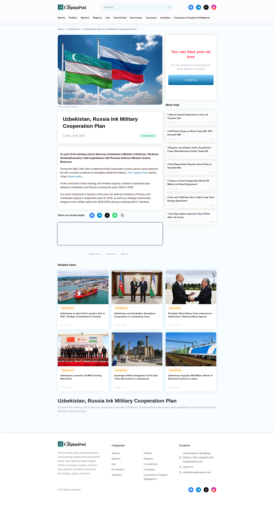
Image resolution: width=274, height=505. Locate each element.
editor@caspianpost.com (197, 472)
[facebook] (190, 7)
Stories (61, 17)
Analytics (165, 17)
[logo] (72, 7)
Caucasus (151, 17)
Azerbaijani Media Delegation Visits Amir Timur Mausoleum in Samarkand (136, 377)
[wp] (114, 215)
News (61, 29)
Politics (73, 17)
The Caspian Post (137, 172)
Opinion (85, 17)
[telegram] (198, 7)
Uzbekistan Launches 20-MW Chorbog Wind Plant (81, 377)
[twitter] (206, 7)
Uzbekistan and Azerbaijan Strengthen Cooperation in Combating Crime (135, 315)
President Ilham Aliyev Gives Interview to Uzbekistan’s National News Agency (190, 315)
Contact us (191, 79)
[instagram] (213, 7)
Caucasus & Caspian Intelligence (192, 17)
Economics (136, 17)
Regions (97, 17)
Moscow (111, 254)
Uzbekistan (74, 29)
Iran (108, 17)
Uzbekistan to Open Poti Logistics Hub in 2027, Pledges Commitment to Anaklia (82, 315)
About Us (188, 467)
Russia (125, 254)
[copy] (122, 215)
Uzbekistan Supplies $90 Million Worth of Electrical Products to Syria (190, 377)
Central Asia (120, 17)
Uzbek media (74, 176)
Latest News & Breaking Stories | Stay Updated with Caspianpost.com (198, 457)
